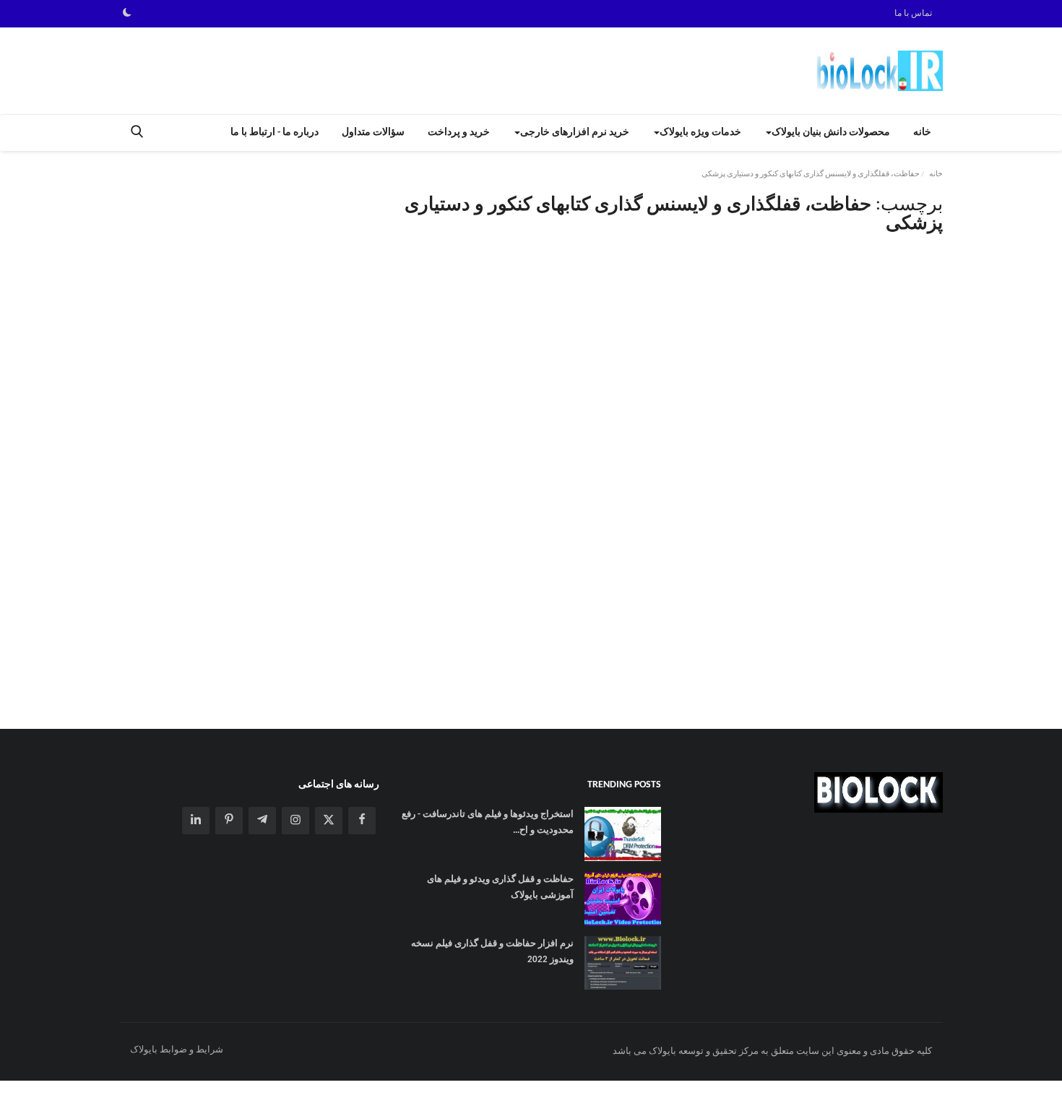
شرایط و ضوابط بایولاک (176, 1050)
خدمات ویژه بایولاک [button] (700, 132)
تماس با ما (913, 13)
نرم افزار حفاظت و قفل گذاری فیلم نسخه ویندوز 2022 (492, 951)
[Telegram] (262, 820)
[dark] (127, 14)
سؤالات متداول (373, 132)
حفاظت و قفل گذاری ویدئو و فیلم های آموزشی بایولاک (500, 887)
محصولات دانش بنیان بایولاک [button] (831, 132)
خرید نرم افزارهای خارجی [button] (574, 132)
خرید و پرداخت (459, 132)
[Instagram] (295, 820)
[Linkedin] (196, 820)
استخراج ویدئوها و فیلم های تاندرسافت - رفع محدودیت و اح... (488, 822)
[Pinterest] (229, 820)
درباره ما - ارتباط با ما (274, 132)
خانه (922, 132)
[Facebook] (362, 820)
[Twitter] (328, 820)
